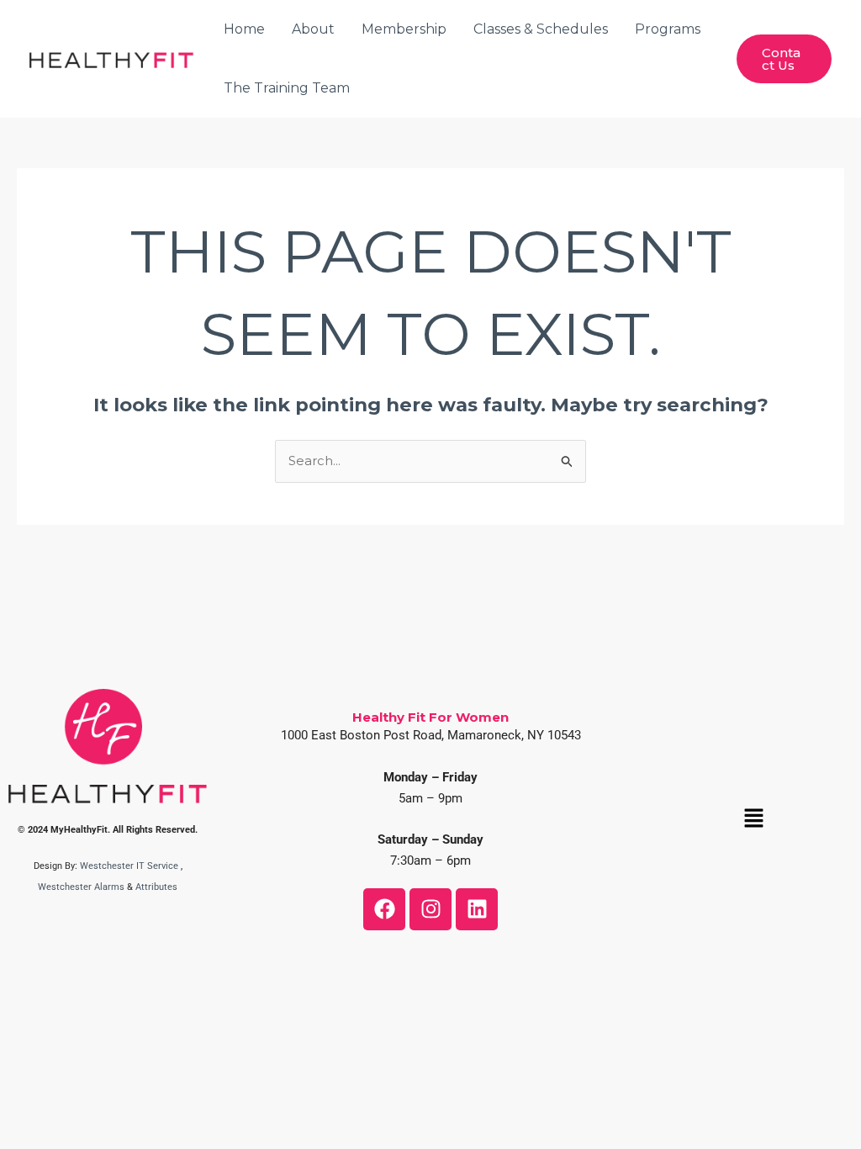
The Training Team (287, 88)
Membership (404, 29)
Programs (667, 29)
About (313, 29)
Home (244, 29)
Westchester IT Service (129, 865)
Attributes (156, 887)
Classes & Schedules (540, 29)
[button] (753, 819)
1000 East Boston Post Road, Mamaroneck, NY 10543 (431, 735)
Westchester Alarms (81, 887)
